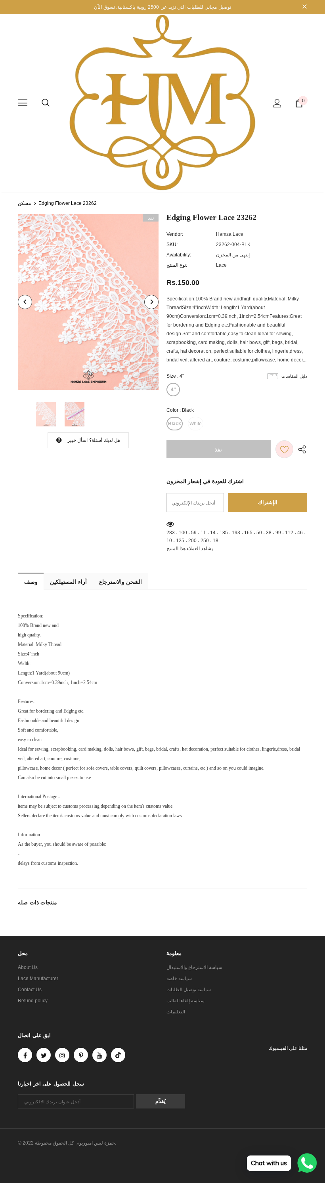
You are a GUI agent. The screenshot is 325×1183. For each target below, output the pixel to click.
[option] (88, 302)
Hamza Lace (229, 234)
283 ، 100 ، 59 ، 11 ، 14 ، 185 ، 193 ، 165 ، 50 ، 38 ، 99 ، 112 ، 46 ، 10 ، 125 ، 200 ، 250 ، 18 (236, 536)
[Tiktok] (118, 1055)
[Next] (151, 302)
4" (173, 389)
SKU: (172, 244)
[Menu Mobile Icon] (22, 103)
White (195, 423)
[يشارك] (300, 449)
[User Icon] (277, 103)
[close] (304, 7)
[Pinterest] (81, 1055)
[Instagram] (62, 1055)
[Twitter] (43, 1055)
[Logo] (162, 103)
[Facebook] (25, 1055)
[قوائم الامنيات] (284, 449)
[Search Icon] (46, 103)
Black (174, 423)
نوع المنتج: (176, 265)
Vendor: (174, 234)
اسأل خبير (77, 440)
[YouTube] (99, 1055)
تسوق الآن (104, 7)
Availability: (178, 255)
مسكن (24, 203)
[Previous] (25, 302)
